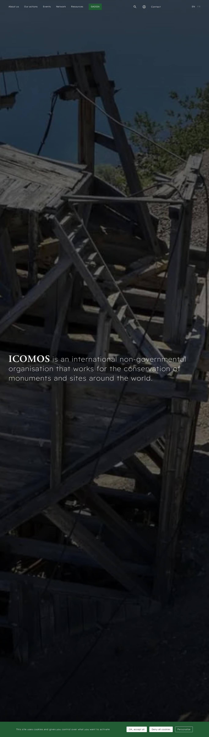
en (193, 6)
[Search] (135, 7)
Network (61, 6)
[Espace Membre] (144, 7)
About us (14, 6)
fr (198, 6)
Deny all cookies (161, 729)
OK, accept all (137, 729)
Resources (77, 6)
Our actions (31, 6)
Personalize (183, 729)
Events (47, 6)
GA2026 (95, 6)
